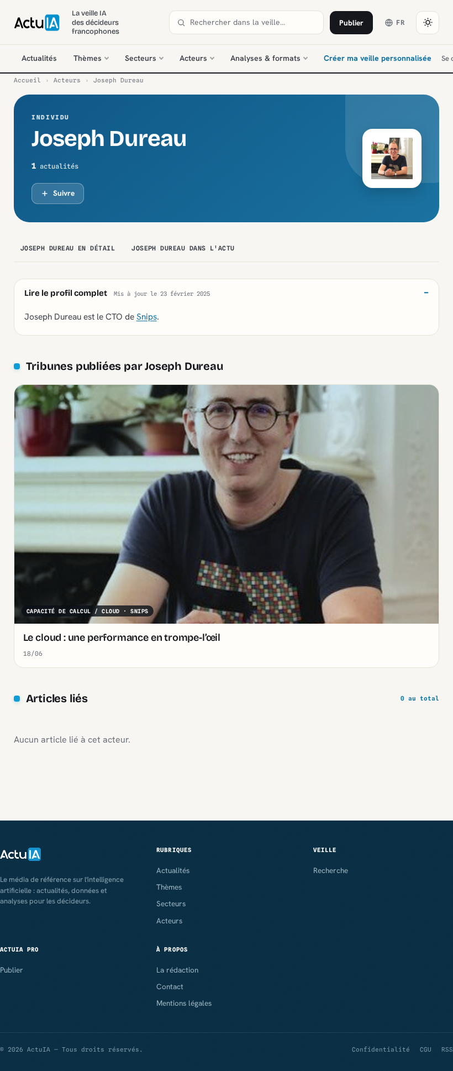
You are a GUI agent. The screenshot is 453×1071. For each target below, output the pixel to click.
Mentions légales (184, 1003)
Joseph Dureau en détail (67, 248)
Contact (169, 986)
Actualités (39, 58)
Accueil (27, 80)
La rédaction (177, 970)
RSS (447, 1049)
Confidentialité (381, 1049)
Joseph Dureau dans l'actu (183, 248)
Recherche (330, 870)
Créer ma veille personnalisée (377, 58)
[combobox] (253, 22)
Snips (146, 316)
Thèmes (87, 58)
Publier (351, 23)
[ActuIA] (37, 23)
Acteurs (193, 58)
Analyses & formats (265, 58)
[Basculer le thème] (427, 22)
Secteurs (140, 58)
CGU (425, 1049)
